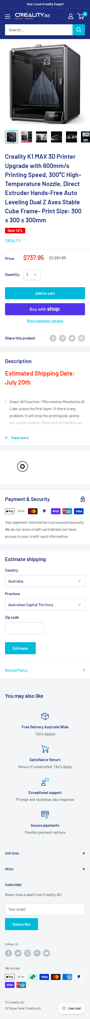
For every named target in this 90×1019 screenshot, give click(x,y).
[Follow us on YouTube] (46, 953)
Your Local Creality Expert (45, 4)
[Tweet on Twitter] (72, 338)
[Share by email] (81, 338)
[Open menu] (7, 17)
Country (11, 570)
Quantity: (12, 274)
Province (12, 593)
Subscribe (21, 924)
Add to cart (45, 293)
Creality (13, 241)
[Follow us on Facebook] (8, 953)
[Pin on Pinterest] (62, 338)
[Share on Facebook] (53, 338)
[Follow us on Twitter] (18, 953)
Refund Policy (16, 670)
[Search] (78, 29)
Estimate (20, 648)
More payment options (45, 320)
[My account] (70, 16)
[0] (81, 16)
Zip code (12, 617)
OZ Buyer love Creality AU (23, 1008)
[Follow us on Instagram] (27, 953)
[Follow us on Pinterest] (37, 953)
